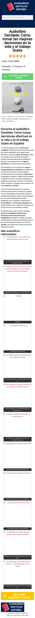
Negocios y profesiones (16, 116)
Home (4, 116)
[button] (17, 24)
